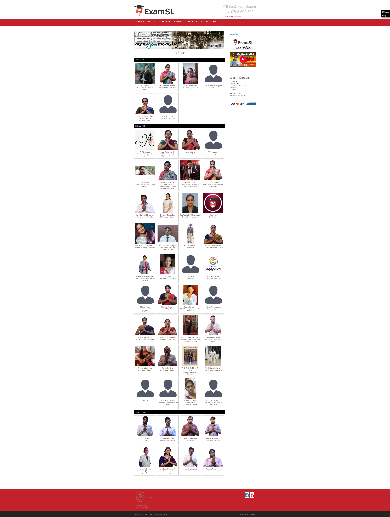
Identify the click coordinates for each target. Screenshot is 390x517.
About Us (238, 16)
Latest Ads (234, 34)
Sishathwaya (178, 21)
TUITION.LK (163, 514)
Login (216, 21)
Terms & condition (228, 16)
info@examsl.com (240, 95)
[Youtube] (252, 495)
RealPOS (253, 514)
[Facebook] (247, 495)
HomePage (140, 21)
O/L (201, 21)
